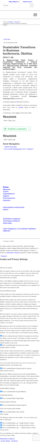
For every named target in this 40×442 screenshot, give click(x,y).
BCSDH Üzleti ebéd (10, 147)
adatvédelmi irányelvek (13, 253)
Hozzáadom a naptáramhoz (17, 129)
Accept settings (5, 441)
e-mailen (20, 107)
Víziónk (5, 191)
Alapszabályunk (9, 193)
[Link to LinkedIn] (32, 241)
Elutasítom (14, 441)
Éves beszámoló (9, 198)
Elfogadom (4, 256)
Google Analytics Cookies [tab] (7, 347)
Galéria (5, 209)
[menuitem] (29, 15)
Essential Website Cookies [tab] (8, 291)
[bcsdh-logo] (16, 15)
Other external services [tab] (7, 371)
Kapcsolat (6, 200)
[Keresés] (29, 15)
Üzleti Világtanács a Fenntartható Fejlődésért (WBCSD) (19, 229)
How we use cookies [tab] (6, 268)
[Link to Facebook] (29, 241)
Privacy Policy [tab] (4, 430)
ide (17, 102)
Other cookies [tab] (4, 414)
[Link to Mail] (35, 241)
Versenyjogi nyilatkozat (11, 221)
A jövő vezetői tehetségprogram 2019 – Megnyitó (19, 149)
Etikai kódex (7, 223)
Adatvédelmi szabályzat (11, 218)
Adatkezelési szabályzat (7, 439)
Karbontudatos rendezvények (13, 207)
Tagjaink (6, 196)
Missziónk (6, 189)
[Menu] (34, 15)
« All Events (6, 39)
